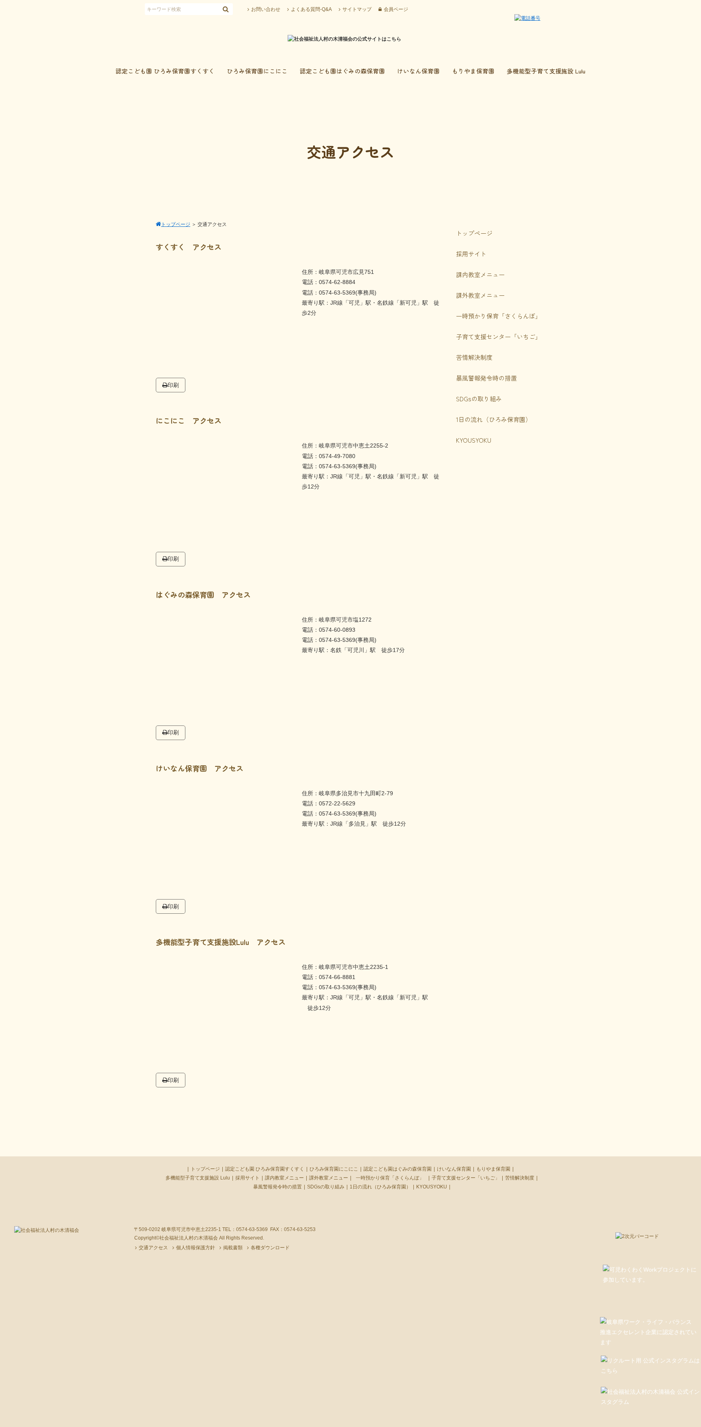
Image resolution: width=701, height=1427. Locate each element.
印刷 (173, 385)
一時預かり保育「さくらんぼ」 (392, 1178)
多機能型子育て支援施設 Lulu (198, 1178)
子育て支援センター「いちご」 (466, 1178)
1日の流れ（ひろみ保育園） (380, 1187)
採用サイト (247, 1178)
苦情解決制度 (519, 1178)
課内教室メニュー (284, 1178)
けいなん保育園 (454, 1169)
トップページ (205, 1169)
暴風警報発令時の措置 (277, 1187)
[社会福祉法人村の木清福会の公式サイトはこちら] (344, 39)
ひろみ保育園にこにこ (334, 1169)
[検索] (226, 9)
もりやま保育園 (493, 1169)
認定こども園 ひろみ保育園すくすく (264, 1169)
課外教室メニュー (328, 1178)
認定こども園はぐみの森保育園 (397, 1169)
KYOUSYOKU (431, 1187)
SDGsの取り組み (325, 1187)
